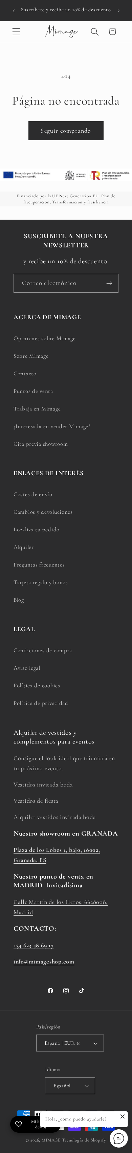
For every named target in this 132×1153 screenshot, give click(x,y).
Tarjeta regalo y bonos (41, 582)
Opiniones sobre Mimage (45, 338)
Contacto (25, 373)
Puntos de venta (33, 391)
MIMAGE (51, 1140)
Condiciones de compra (43, 650)
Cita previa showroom (41, 443)
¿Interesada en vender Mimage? (52, 426)
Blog (19, 599)
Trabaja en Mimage (37, 408)
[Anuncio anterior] (13, 10)
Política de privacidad (41, 703)
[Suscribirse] (109, 283)
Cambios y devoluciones (43, 511)
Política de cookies (37, 685)
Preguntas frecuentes (39, 564)
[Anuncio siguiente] (118, 10)
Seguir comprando (66, 130)
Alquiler (24, 547)
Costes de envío (33, 494)
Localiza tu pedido (37, 529)
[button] (16, 32)
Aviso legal (27, 667)
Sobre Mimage (31, 355)
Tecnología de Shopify (84, 1140)
